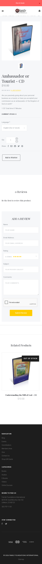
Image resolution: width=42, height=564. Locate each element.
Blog (3, 438)
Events (4, 441)
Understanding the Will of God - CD (21, 395)
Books (4, 471)
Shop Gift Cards (7, 459)
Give (3, 452)
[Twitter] (6, 524)
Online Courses (7, 485)
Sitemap (21, 559)
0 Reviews (16, 90)
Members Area (7, 448)
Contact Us (6, 456)
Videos (4, 482)
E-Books (5, 478)
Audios (4, 475)
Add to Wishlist (11, 158)
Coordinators (6, 445)
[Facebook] (2, 524)
